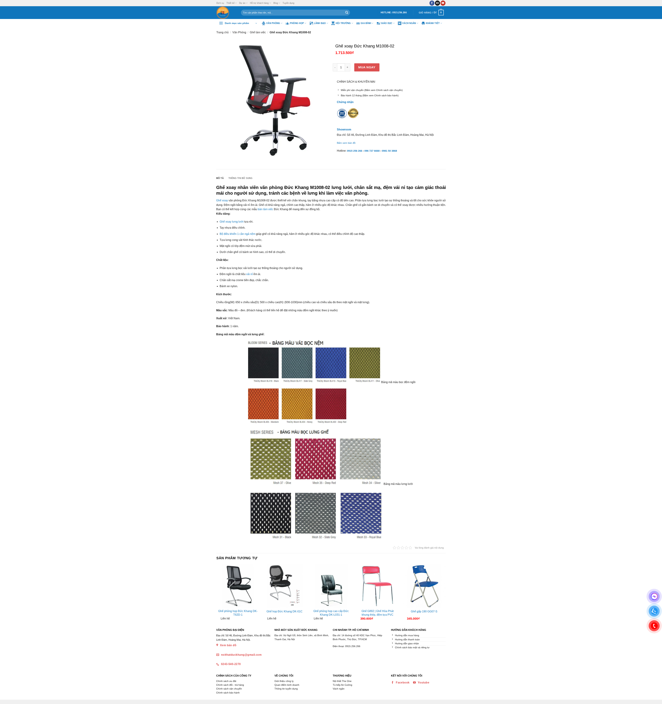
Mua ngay (366, 67)
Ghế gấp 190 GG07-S (424, 611)
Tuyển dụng (288, 3)
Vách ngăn (409, 23)
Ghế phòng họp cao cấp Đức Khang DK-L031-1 (331, 613)
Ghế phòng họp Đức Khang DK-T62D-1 (238, 613)
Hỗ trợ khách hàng (259, 3)
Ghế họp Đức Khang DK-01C (285, 611)
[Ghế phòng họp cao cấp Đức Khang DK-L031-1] (331, 586)
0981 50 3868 (389, 150)
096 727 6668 (372, 150)
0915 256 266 (354, 150)
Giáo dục (386, 23)
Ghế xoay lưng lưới (232, 221)
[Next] (442, 593)
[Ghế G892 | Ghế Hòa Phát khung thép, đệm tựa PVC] (377, 586)
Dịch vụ (220, 3)
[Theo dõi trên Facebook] (431, 3)
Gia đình (366, 23)
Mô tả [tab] (220, 178)
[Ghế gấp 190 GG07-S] (424, 586)
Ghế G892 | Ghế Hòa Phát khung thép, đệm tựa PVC (378, 613)
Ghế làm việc (258, 32)
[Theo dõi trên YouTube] (442, 3)
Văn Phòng (273, 23)
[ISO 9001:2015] (342, 115)
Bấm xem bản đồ (346, 142)
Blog (275, 3)
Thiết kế (230, 3)
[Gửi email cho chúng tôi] (437, 3)
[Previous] (219, 593)
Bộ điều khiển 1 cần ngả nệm (237, 233)
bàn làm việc (265, 209)
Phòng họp (297, 23)
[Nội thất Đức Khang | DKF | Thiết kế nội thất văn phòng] (226, 12)
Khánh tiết (433, 23)
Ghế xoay (222, 200)
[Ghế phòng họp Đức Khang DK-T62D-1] (237, 586)
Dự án (242, 3)
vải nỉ (249, 274)
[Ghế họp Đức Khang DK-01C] (284, 586)
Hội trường (343, 23)
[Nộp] (347, 13)
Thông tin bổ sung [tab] (240, 178)
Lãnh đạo (320, 23)
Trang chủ (222, 32)
